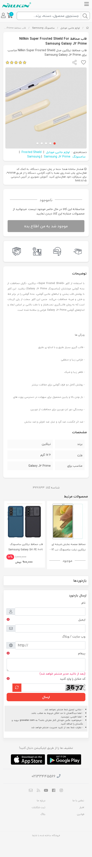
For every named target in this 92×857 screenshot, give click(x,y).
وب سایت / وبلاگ (73, 636)
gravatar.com (27, 720)
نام (83, 602)
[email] (30, 791)
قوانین (80, 814)
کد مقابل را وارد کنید (72, 678)
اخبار (81, 807)
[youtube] (46, 791)
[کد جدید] (16, 688)
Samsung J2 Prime (57, 156)
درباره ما (41, 800)
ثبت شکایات (38, 807)
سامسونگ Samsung (43, 28)
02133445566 (43, 776)
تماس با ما (78, 800)
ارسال (46, 697)
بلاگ (42, 814)
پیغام (81, 653)
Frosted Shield (32, 152)
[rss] (38, 791)
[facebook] (53, 791)
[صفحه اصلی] (87, 28)
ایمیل (81, 619)
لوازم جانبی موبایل (70, 28)
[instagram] (61, 791)
